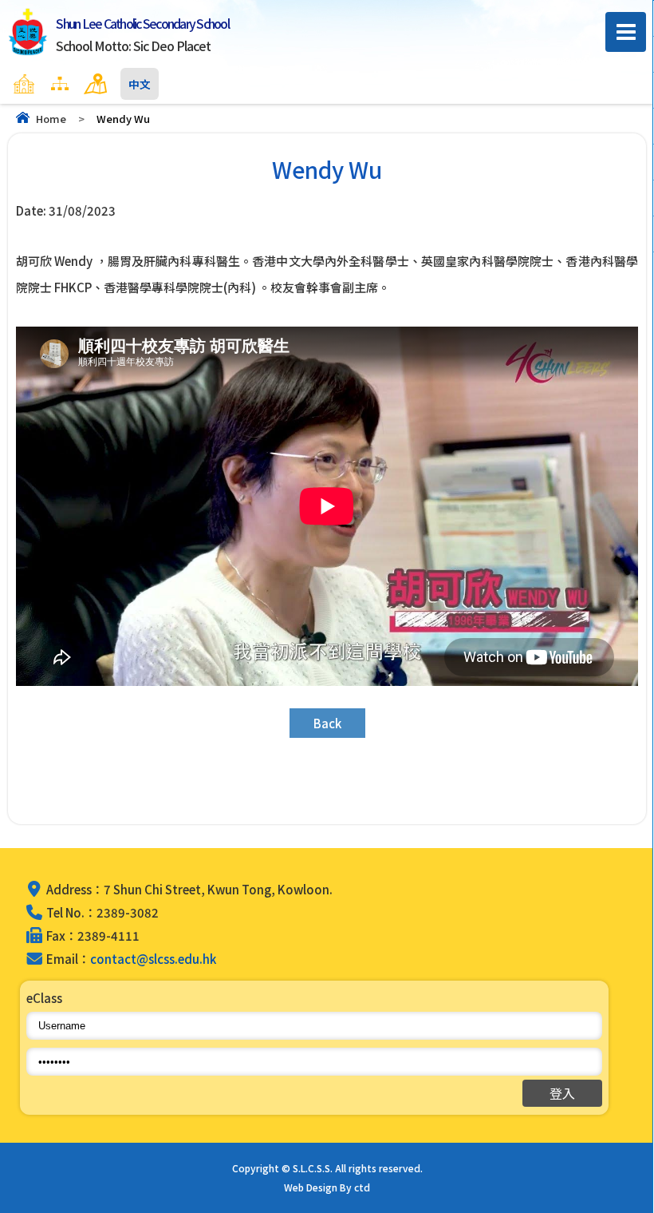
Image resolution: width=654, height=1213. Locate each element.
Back (327, 723)
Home (51, 118)
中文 (139, 84)
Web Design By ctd (327, 1187)
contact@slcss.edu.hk (153, 958)
